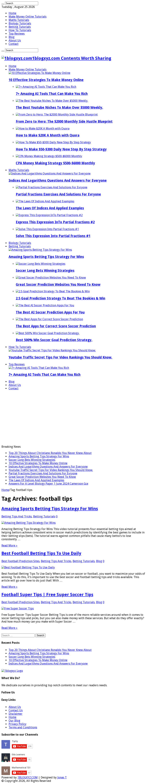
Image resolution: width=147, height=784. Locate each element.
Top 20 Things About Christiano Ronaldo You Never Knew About (50, 453)
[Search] (2, 4)
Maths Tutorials (19, 20)
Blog (12, 37)
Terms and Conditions (23, 727)
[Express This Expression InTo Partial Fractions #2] (49, 215)
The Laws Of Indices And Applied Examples (50, 208)
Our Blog (14, 720)
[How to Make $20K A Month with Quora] (42, 128)
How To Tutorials (20, 30)
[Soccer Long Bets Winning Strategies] (40, 263)
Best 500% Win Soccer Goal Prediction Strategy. (54, 340)
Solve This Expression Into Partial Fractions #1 (53, 236)
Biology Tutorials (20, 23)
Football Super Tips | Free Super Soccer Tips (47, 594)
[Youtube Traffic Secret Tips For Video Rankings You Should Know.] (52, 350)
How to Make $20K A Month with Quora (47, 135)
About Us (15, 40)
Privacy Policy (17, 724)
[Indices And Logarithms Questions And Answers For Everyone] (50, 173)
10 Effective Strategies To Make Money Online (46, 80)
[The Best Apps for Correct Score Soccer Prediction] (49, 319)
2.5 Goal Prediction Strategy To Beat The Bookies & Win (60, 298)
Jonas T (62, 777)
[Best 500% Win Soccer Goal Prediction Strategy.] (47, 333)
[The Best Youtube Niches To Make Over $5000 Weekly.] (52, 100)
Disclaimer (15, 713)
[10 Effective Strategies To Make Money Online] (39, 73)
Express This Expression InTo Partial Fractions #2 (55, 222)
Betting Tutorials (20, 27)
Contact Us (16, 710)
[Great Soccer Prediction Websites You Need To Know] (51, 277)
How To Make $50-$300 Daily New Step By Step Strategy (61, 149)
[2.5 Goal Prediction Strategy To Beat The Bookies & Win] (53, 291)
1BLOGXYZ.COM (27, 777)
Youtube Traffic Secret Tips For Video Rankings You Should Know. (60, 357)
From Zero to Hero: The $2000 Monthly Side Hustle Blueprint (64, 121)
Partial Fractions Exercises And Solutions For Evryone (58, 194)
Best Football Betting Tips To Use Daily (41, 553)
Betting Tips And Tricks (16, 516)
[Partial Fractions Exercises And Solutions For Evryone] (51, 187)
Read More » (9, 545)
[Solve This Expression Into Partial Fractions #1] (47, 229)
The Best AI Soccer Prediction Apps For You (50, 312)
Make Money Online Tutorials (27, 16)
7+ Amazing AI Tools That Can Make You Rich (52, 94)
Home (12, 13)
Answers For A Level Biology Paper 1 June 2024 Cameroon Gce (48, 483)
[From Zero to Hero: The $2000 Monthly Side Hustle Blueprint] (57, 114)
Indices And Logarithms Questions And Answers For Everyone (58, 180)
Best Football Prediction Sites (20, 561)
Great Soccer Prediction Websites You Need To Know (58, 284)
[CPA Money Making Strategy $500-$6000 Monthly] (49, 156)
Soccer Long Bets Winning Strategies (45, 270)
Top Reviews (17, 33)
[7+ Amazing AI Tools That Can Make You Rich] (46, 86)
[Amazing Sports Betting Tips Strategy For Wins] (40, 249)
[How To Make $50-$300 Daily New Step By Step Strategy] (53, 142)
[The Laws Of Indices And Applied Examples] (45, 201)
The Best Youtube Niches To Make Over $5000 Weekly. (59, 107)
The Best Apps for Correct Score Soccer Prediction (56, 326)
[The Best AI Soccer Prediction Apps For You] (45, 305)
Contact (13, 44)
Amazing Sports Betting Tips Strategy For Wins (46, 257)
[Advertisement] (73, 418)
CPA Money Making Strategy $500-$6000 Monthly (55, 163)
